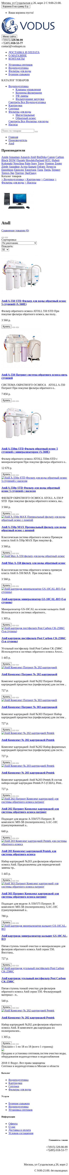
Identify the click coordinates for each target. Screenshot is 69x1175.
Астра (24, 166)
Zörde (4, 166)
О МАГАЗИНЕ (17, 55)
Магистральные (25, 114)
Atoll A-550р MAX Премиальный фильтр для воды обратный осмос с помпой (33, 529)
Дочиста (51, 166)
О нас (11, 1126)
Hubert (55, 160)
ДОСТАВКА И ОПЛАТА (24, 52)
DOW (12, 160)
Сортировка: (9, 239)
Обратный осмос (26, 118)
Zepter (58, 163)
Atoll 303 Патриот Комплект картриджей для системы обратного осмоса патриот (30, 895)
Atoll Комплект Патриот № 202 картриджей (29, 674)
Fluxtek (20, 160)
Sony (34, 163)
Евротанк (30, 169)
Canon (51, 157)
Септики (13, 108)
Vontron (49, 163)
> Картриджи (32, 179)
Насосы (13, 124)
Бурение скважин (19, 74)
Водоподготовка (18, 67)
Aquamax (14, 157)
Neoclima (18, 163)
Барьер (32, 166)
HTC (48, 160)
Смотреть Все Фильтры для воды (28, 121)
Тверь (47, 169)
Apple (4, 157)
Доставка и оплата (19, 1129)
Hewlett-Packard (35, 160)
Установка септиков (20, 64)
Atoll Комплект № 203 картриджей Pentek (27, 772)
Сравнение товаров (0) (15, 230)
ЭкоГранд (30, 172)
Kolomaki (7, 163)
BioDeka (42, 157)
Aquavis (25, 157)
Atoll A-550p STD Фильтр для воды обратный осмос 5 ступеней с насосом (30, 489)
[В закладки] (13, 327)
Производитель (17, 140)
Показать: (7, 246)
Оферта (13, 1123)
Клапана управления (28, 89)
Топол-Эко (7, 172)
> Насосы (30, 182)
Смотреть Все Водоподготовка (27, 102)
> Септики (47, 179)
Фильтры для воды (19, 71)
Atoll (11, 143)
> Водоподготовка (12, 179)
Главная (13, 137)
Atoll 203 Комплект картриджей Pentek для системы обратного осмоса (28, 853)
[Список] (2, 237)
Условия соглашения (20, 1133)
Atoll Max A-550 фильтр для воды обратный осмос (33, 562)
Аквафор (14, 166)
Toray (41, 163)
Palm (27, 163)
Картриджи (15, 105)
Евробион (7, 169)
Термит (55, 169)
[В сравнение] (17, 327)
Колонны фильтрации (29, 92)
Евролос (19, 169)
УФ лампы (22, 95)
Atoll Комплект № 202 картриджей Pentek (27, 739)
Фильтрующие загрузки (30, 99)
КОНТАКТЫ (16, 58)
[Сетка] (6, 237)
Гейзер (41, 166)
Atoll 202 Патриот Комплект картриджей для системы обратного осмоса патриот (30, 810)
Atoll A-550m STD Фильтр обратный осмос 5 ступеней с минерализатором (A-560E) (29, 450)
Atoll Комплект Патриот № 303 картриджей (29, 707)
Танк (40, 169)
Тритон (19, 172)
